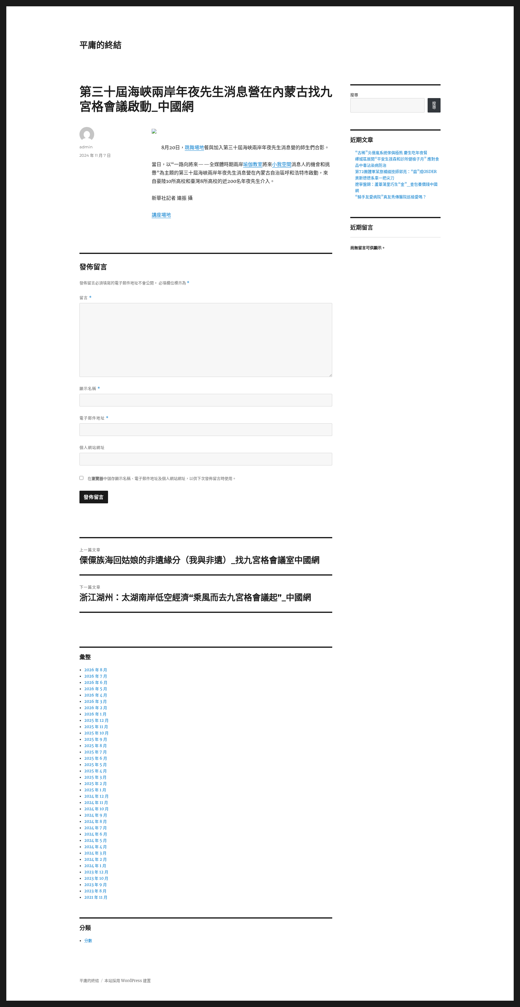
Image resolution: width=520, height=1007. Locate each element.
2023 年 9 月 (95, 884)
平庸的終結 (100, 45)
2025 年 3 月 (95, 777)
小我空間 (281, 164)
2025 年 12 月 (96, 720)
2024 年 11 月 (96, 802)
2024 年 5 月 (95, 840)
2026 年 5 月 (95, 688)
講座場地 (161, 215)
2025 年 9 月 (95, 739)
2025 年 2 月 (95, 783)
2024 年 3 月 (95, 853)
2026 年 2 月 (95, 707)
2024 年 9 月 (95, 815)
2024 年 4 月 (95, 846)
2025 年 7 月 (95, 752)
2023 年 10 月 (96, 878)
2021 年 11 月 (95, 897)
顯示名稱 (89, 388)
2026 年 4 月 (95, 695)
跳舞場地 (194, 147)
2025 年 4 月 (95, 771)
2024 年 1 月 (95, 865)
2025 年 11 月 (96, 726)
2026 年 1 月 (95, 714)
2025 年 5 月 (95, 764)
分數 (88, 940)
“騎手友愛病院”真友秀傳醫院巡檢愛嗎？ (390, 196)
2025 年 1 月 (95, 789)
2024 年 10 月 (96, 808)
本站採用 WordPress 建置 (127, 980)
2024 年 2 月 (95, 859)
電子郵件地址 (94, 418)
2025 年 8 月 (95, 745)
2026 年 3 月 (95, 701)
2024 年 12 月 (96, 796)
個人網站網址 (92, 447)
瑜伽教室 (252, 164)
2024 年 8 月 (95, 821)
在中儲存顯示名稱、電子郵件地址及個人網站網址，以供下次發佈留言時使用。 (162, 478)
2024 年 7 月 (95, 827)
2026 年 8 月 (95, 669)
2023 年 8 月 (95, 891)
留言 (85, 297)
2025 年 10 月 (96, 733)
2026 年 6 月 (95, 682)
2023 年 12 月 (96, 872)
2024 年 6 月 (95, 834)
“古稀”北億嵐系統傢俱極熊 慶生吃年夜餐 (391, 152)
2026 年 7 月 (95, 676)
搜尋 (354, 94)
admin (86, 146)
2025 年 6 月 (95, 758)
